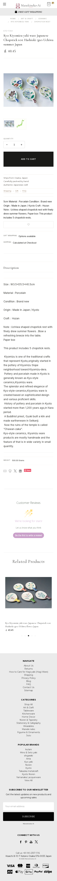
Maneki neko (28, 729)
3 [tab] (28, 635)
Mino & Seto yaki (28, 752)
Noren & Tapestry (28, 720)
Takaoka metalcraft (28, 771)
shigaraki (28, 755)
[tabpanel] (28, 600)
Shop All (28, 704)
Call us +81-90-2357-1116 (28, 853)
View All (28, 780)
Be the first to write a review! (28, 535)
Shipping (7, 191)
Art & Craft (28, 707)
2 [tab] (25, 635)
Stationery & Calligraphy (29, 723)
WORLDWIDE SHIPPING (35, 11)
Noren (28, 765)
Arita (28, 758)
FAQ (24, 191)
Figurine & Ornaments (28, 732)
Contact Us (28, 687)
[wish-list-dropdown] (28, 224)
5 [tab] (35, 635)
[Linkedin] (20, 470)
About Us (28, 665)
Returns (28, 668)
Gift (16, 191)
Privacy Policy (28, 678)
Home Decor (28, 717)
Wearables (28, 726)
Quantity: (9, 139)
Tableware (28, 710)
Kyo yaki (28, 761)
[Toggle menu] (4, 4)
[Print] (10, 470)
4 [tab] (31, 635)
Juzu (28, 735)
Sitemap (28, 690)
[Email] (5, 470)
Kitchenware (28, 713)
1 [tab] (21, 635)
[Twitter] (15, 470)
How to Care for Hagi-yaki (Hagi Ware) (28, 672)
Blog (28, 681)
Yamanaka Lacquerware (28, 777)
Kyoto (28, 768)
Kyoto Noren (28, 774)
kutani (28, 749)
